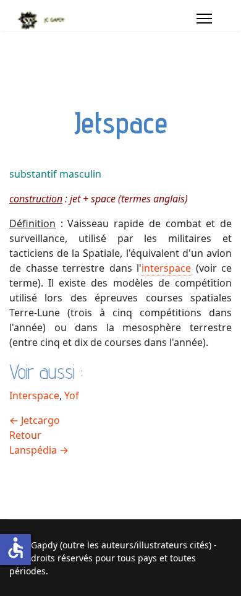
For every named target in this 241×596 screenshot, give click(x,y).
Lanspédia (39, 450)
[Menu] (204, 19)
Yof (71, 395)
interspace (166, 268)
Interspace (34, 395)
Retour (25, 435)
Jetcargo (34, 420)
